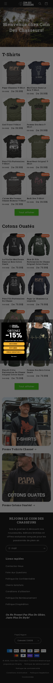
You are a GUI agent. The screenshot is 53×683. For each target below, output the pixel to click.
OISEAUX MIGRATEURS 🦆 (14, 352)
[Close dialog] (50, 324)
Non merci (14, 356)
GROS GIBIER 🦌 (14, 344)
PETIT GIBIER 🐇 (14, 348)
